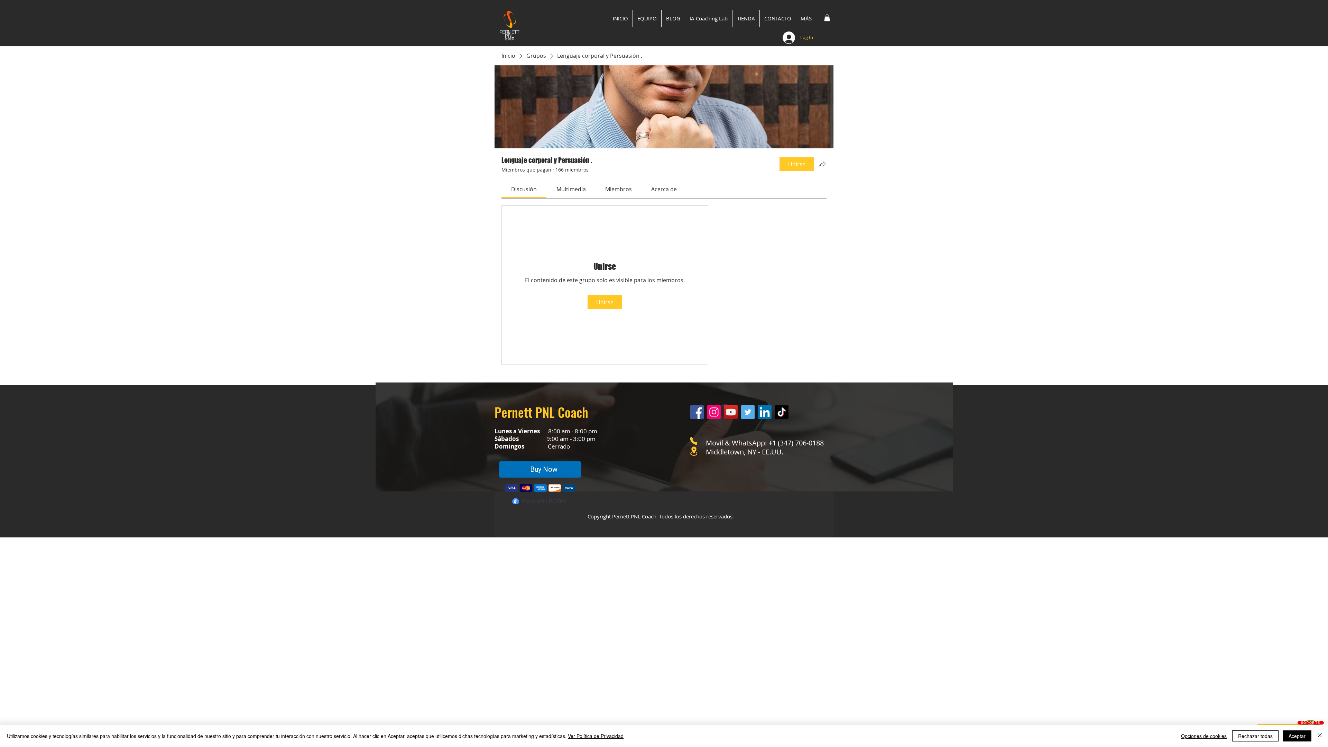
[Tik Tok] (781, 412)
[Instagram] (714, 412)
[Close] (1320, 735)
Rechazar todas (1255, 735)
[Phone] (693, 440)
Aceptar (1297, 735)
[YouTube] (731, 412)
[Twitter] (748, 412)
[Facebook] (697, 412)
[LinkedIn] (765, 412)
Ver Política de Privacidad (596, 735)
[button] (827, 17)
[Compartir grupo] (822, 164)
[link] (524, 189)
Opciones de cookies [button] (1204, 735)
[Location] (693, 451)
